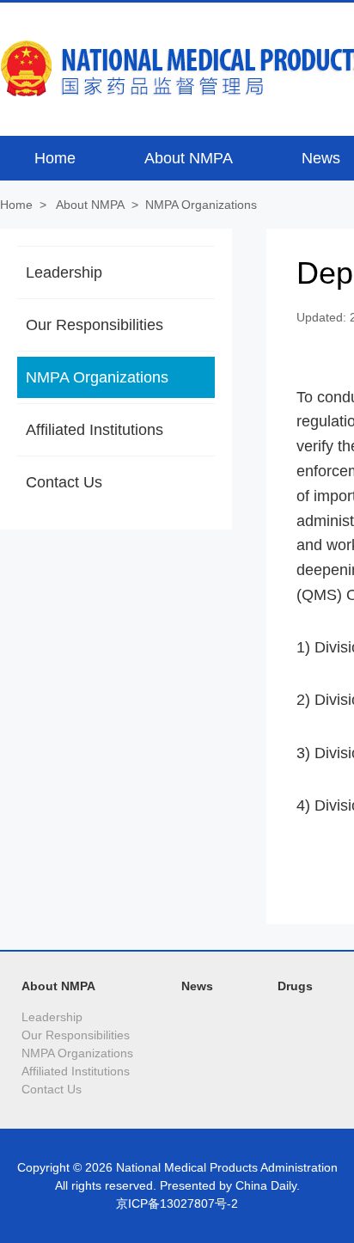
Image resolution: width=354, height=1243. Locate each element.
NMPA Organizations (201, 204)
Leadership (64, 272)
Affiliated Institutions (94, 429)
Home (16, 204)
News (197, 986)
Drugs (295, 986)
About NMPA (90, 204)
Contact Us (64, 482)
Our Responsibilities (94, 325)
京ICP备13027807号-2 (177, 1203)
